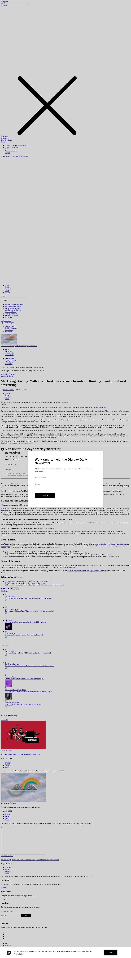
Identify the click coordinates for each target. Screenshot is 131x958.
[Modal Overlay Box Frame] (65, 479)
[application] (65, 952)
